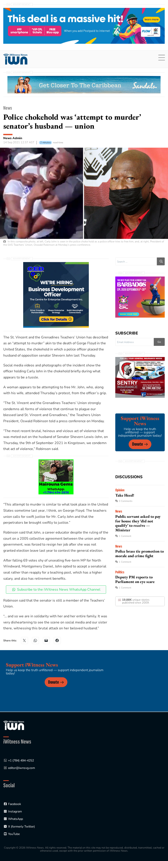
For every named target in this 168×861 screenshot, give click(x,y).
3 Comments (125, 501)
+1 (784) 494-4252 (21, 760)
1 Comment (125, 536)
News (7, 108)
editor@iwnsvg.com (21, 768)
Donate (137, 444)
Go (159, 342)
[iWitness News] (13, 725)
